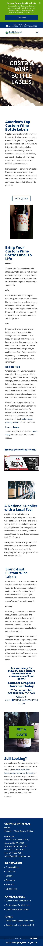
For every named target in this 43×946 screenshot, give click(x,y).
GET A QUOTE (21, 198)
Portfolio (10, 884)
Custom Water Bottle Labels (18, 900)
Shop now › (21, 17)
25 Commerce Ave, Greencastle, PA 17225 (21, 691)
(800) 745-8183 (20, 846)
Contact (14, 683)
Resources (10, 880)
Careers (9, 875)
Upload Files (11, 888)
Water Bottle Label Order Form (20, 920)
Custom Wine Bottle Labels (18, 905)
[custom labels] (21, 470)
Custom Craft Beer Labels (17, 909)
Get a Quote (21, 732)
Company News (12, 867)
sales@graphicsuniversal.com (17, 856)
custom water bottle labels (21, 773)
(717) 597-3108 (18, 849)
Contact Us (11, 871)
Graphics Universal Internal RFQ (20, 925)
